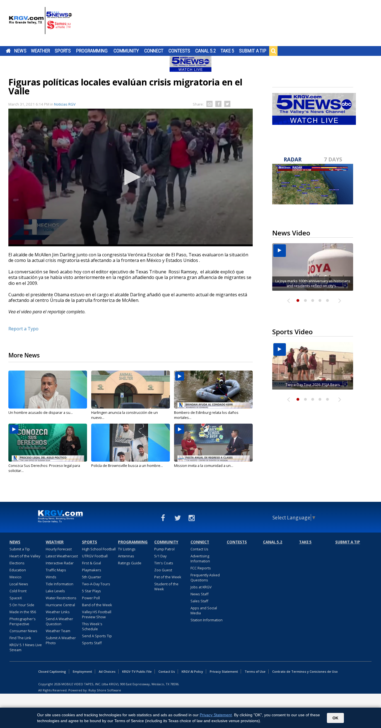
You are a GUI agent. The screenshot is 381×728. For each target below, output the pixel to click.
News (20, 51)
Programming (92, 51)
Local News (18, 583)
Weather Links (58, 611)
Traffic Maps (56, 569)
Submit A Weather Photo (61, 640)
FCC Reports (201, 568)
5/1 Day (160, 555)
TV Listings (127, 549)
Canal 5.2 (205, 51)
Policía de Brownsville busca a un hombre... (127, 465)
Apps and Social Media (204, 610)
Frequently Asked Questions (205, 577)
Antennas (126, 555)
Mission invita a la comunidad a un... (203, 465)
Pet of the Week (167, 576)
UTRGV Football (95, 555)
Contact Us (199, 549)
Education (17, 569)
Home (8, 51)
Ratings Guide (129, 562)
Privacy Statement (224, 671)
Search (273, 51)
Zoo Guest (163, 569)
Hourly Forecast (59, 549)
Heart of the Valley (24, 555)
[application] (130, 177)
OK (335, 718)
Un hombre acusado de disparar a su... (40, 412)
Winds (51, 576)
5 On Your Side (21, 604)
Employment (82, 671)
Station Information (207, 619)
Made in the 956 (22, 611)
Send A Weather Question (59, 621)
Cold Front (17, 590)
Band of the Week (97, 604)
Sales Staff (199, 600)
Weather (40, 51)
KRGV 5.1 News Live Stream (25, 647)
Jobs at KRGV (201, 586)
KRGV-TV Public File (137, 671)
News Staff (200, 593)
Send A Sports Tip (97, 635)
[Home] (40, 24)
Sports (63, 51)
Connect (153, 51)
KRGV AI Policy (192, 671)
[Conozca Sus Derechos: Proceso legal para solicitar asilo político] (47, 443)
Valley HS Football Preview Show (96, 614)
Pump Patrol (164, 549)
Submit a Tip (252, 51)
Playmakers (91, 569)
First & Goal (91, 562)
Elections (17, 562)
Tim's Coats (163, 562)
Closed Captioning (52, 671)
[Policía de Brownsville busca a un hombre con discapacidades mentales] (130, 443)
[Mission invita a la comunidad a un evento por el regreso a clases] (213, 443)
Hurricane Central (60, 604)
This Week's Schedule (92, 626)
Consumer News (23, 630)
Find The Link (20, 637)
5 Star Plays (91, 590)
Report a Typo (23, 329)
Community (126, 51)
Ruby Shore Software (104, 690)
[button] (130, 177)
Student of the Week (166, 586)
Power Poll (91, 597)
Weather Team (58, 630)
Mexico (15, 576)
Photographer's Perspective (22, 621)
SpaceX (15, 597)
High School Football (99, 549)
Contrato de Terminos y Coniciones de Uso (305, 671)
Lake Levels (55, 590)
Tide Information (59, 583)
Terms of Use (255, 671)
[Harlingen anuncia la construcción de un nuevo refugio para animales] (130, 390)
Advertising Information (200, 558)
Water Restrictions (61, 597)
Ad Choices (107, 671)
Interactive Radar (60, 562)
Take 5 (227, 51)
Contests (179, 51)
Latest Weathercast (62, 555)
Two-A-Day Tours (96, 583)
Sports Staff (92, 642)
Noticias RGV (65, 104)
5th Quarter (91, 576)
